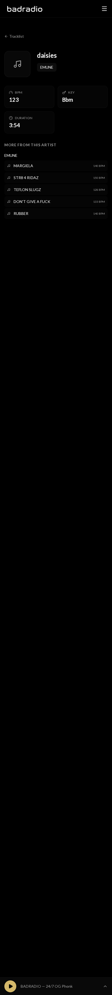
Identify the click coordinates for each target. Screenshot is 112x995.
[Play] (10, 986)
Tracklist (16, 36)
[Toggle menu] (104, 9)
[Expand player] (105, 986)
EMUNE (46, 67)
